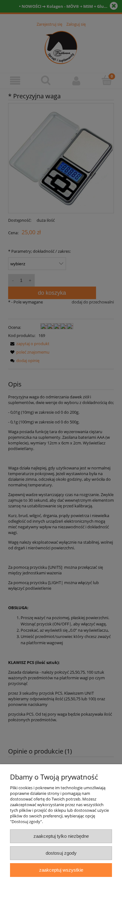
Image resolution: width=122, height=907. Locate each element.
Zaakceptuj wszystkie (61, 870)
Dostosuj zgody (61, 853)
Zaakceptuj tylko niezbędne (61, 836)
